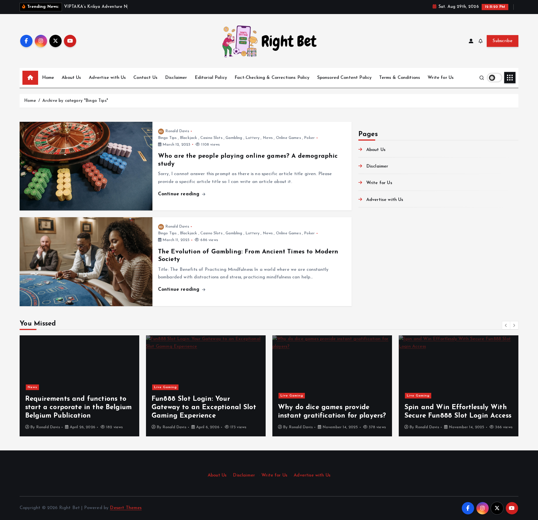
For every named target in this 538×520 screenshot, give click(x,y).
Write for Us (441, 77)
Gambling (234, 138)
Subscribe (503, 41)
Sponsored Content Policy (344, 77)
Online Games (288, 138)
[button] (506, 325)
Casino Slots (211, 138)
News (268, 138)
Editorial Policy (211, 77)
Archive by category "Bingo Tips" (75, 101)
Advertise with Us (107, 77)
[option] (79, 385)
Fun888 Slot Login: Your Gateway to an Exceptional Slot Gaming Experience (204, 407)
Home (48, 77)
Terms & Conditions (399, 77)
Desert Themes (126, 508)
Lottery (252, 138)
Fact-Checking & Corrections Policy (272, 77)
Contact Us (145, 77)
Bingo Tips (167, 138)
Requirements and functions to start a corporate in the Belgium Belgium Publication (78, 407)
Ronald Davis (177, 131)
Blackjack (188, 138)
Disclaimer (176, 77)
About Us (71, 77)
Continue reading (179, 194)
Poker (309, 138)
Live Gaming (165, 387)
